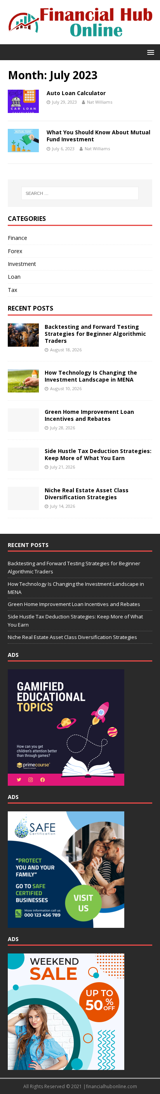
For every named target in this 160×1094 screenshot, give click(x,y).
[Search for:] (80, 193)
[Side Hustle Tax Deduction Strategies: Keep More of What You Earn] (23, 466)
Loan (14, 276)
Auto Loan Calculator (76, 93)
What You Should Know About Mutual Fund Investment (98, 136)
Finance (17, 237)
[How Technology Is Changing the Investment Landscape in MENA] (23, 388)
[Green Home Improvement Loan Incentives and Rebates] (23, 427)
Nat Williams (99, 102)
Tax (12, 289)
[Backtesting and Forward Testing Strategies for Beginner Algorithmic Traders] (23, 342)
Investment (22, 263)
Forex (15, 251)
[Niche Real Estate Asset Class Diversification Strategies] (23, 505)
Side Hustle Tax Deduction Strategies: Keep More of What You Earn (98, 454)
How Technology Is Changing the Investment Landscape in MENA (91, 376)
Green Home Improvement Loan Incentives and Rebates (89, 415)
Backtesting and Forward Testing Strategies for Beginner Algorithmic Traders (95, 333)
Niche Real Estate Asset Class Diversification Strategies (87, 493)
